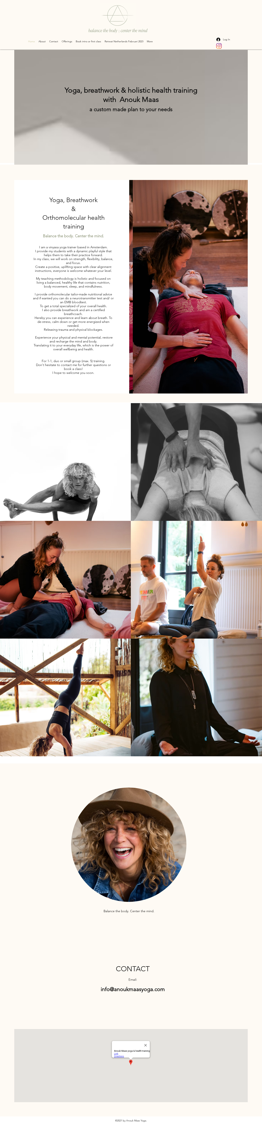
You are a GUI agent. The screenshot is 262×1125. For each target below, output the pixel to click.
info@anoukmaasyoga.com (133, 989)
